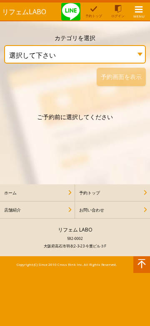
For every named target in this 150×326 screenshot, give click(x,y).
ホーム (10, 193)
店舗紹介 (12, 210)
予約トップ (89, 193)
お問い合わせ (91, 210)
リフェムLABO (24, 11)
